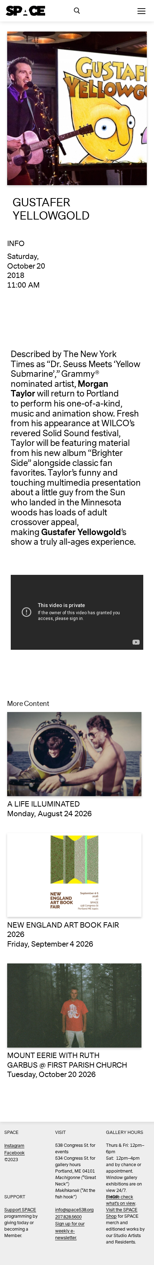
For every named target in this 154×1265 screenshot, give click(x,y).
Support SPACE (20, 1210)
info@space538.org (74, 1210)
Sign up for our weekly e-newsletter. (70, 1231)
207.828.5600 (68, 1217)
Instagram (14, 1146)
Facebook (14, 1153)
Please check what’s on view (120, 1200)
